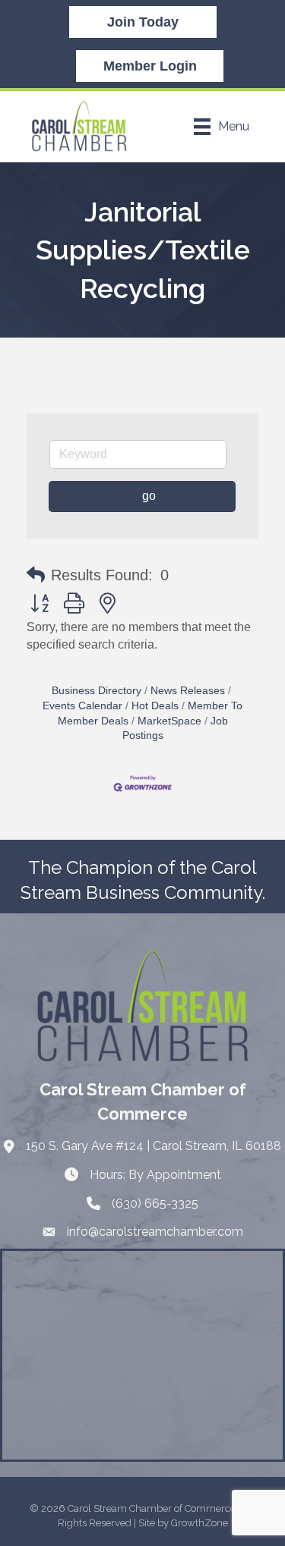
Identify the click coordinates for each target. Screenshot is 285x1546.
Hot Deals (155, 706)
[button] (36, 575)
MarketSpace (169, 721)
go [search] (149, 495)
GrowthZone (199, 1523)
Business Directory (96, 690)
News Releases (187, 690)
